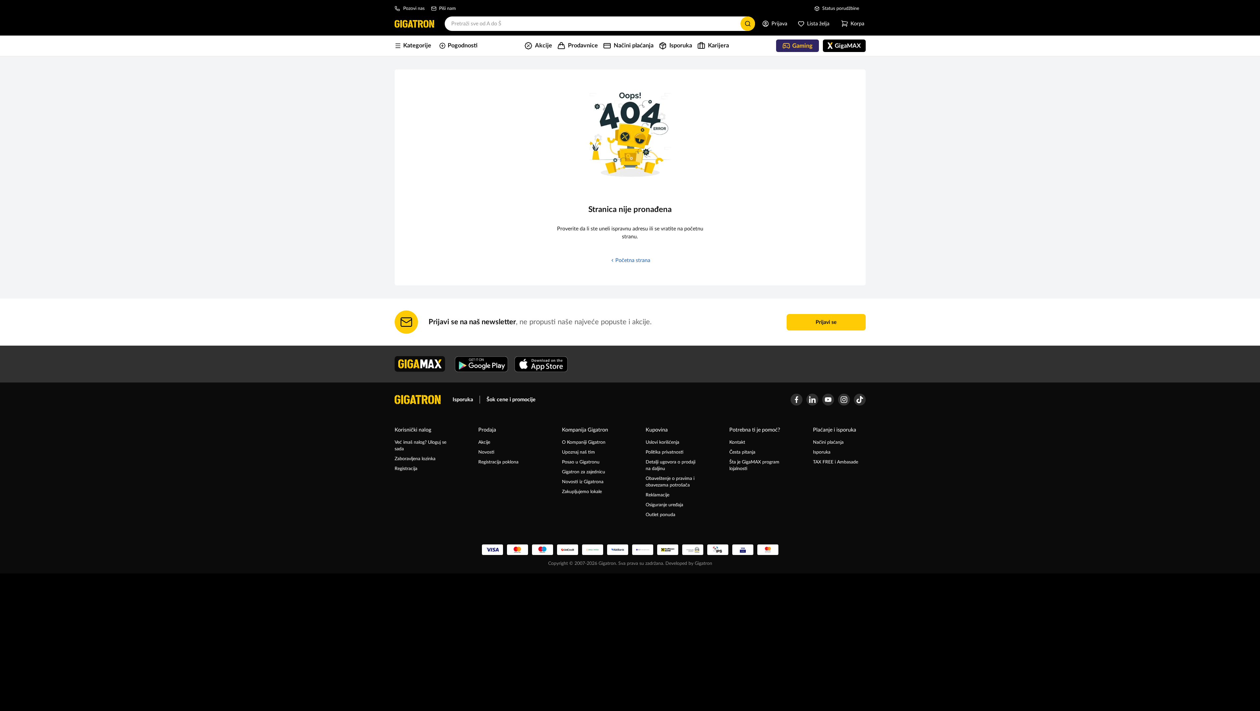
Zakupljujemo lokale (582, 491)
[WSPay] (692, 549)
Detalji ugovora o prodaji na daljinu (670, 465)
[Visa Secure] (742, 549)
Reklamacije (657, 495)
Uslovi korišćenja (662, 442)
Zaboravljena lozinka (415, 459)
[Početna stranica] (414, 24)
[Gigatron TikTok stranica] (860, 400)
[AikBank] (617, 549)
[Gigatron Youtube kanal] (828, 400)
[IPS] (717, 549)
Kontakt (737, 442)
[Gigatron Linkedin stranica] (812, 400)
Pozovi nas (414, 8)
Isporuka (463, 399)
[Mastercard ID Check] (767, 549)
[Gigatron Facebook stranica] (796, 400)
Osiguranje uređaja (664, 505)
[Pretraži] (748, 23)
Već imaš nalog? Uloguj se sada (420, 445)
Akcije (484, 442)
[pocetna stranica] (418, 399)
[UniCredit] (567, 549)
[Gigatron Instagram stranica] (844, 400)
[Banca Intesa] (592, 549)
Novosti (486, 452)
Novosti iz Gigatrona (582, 482)
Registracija (406, 468)
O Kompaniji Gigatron (583, 442)
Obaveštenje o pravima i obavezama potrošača (670, 481)
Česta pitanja (742, 452)
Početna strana (632, 260)
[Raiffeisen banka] (667, 549)
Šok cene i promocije (511, 399)
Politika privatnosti (665, 452)
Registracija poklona (498, 462)
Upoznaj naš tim (578, 452)
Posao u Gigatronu (581, 462)
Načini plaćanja (828, 442)
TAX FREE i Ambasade (835, 462)
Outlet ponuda (660, 515)
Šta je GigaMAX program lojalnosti (754, 465)
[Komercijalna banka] (642, 549)
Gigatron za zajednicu (583, 472)
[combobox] (600, 23)
